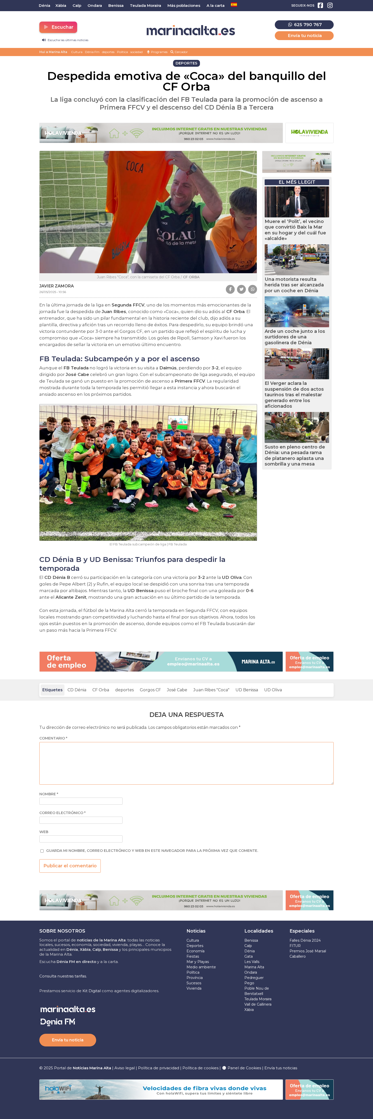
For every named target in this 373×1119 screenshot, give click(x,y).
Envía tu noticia (305, 35)
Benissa (251, 940)
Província (195, 977)
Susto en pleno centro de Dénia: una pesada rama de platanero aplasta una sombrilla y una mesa (295, 455)
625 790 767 (307, 24)
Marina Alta (254, 967)
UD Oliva (273, 689)
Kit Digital (91, 990)
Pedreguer (254, 977)
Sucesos (194, 983)
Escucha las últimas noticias (67, 40)
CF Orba (100, 689)
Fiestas (193, 956)
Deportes (195, 945)
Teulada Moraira (258, 999)
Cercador (181, 52)
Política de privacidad (159, 1067)
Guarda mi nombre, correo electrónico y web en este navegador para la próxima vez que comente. (152, 851)
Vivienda (194, 988)
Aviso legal (124, 1067)
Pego (249, 983)
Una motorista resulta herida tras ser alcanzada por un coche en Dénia (294, 285)
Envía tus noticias (280, 1067)
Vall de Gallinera (258, 1004)
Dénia (249, 951)
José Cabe (177, 689)
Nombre (48, 794)
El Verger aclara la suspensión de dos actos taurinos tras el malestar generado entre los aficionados (294, 395)
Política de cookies (200, 1067)
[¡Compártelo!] (230, 289)
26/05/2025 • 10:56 (52, 292)
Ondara (250, 972)
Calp (248, 945)
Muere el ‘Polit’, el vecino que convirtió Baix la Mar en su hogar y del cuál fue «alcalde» (295, 230)
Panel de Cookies (244, 1067)
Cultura (76, 52)
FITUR (295, 945)
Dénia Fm (92, 52)
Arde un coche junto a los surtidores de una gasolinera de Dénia (295, 337)
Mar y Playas (198, 961)
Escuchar (61, 27)
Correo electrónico (62, 813)
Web (43, 832)
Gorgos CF (150, 689)
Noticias (196, 931)
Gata (248, 956)
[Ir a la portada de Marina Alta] (190, 30)
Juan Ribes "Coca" (211, 689)
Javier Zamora (56, 286)
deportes (108, 52)
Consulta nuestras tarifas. (63, 976)
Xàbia (249, 1009)
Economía (196, 951)
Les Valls (251, 961)
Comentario (53, 738)
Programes (158, 52)
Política (122, 52)
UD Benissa (246, 689)
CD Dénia (76, 689)
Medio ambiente (201, 967)
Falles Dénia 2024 (305, 940)
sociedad (136, 52)
